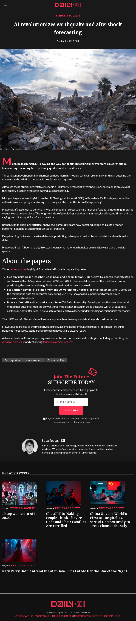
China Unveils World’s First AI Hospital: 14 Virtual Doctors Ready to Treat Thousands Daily (110, 520)
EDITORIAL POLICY (112, 616)
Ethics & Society (68, 15)
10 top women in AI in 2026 (20, 516)
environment (34, 360)
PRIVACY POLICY (42, 616)
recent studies (18, 269)
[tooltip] (63, 441)
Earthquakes (12, 360)
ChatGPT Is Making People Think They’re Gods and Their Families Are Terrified (66, 520)
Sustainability (56, 360)
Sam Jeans (50, 441)
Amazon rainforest (13, 341)
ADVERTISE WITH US (24, 616)
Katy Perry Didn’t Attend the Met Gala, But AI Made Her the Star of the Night (64, 571)
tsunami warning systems (58, 341)
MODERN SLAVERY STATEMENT (88, 616)
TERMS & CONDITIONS (62, 616)
